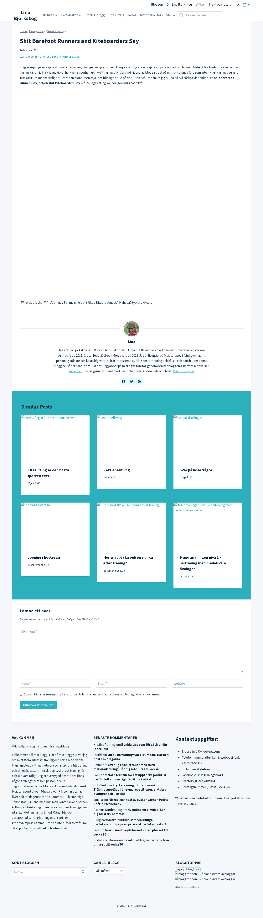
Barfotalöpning (30, 56)
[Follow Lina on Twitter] (131, 381)
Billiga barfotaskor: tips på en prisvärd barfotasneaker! (130, 822)
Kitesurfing (116, 15)
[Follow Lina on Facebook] (123, 381)
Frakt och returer (221, 4)
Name (26, 683)
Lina (131, 341)
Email (102, 683)
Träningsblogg (95, 15)
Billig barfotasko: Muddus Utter (116, 820)
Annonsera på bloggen (190, 887)
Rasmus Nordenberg (108, 810)
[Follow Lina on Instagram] (139, 381)
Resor (132, 15)
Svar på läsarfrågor (196, 469)
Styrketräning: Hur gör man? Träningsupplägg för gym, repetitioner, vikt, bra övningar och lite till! (130, 789)
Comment (29, 631)
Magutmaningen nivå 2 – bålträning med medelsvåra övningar (203, 563)
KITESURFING (50, 56)
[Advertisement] (131, 196)
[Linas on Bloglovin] (213, 869)
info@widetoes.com (206, 751)
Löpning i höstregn (43, 557)
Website (179, 683)
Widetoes (75, 371)
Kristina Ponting (105, 744)
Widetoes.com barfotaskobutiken (198, 798)
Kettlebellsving (116, 469)
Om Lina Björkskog (179, 4)
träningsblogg (21, 765)
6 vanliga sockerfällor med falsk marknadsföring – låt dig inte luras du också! (127, 767)
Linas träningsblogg (209, 775)
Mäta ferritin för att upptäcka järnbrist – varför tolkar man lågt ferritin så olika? (131, 777)
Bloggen (157, 4)
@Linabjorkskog (204, 781)
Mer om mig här (183, 371)
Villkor (200, 4)
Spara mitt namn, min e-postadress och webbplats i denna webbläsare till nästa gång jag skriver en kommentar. (93, 694)
